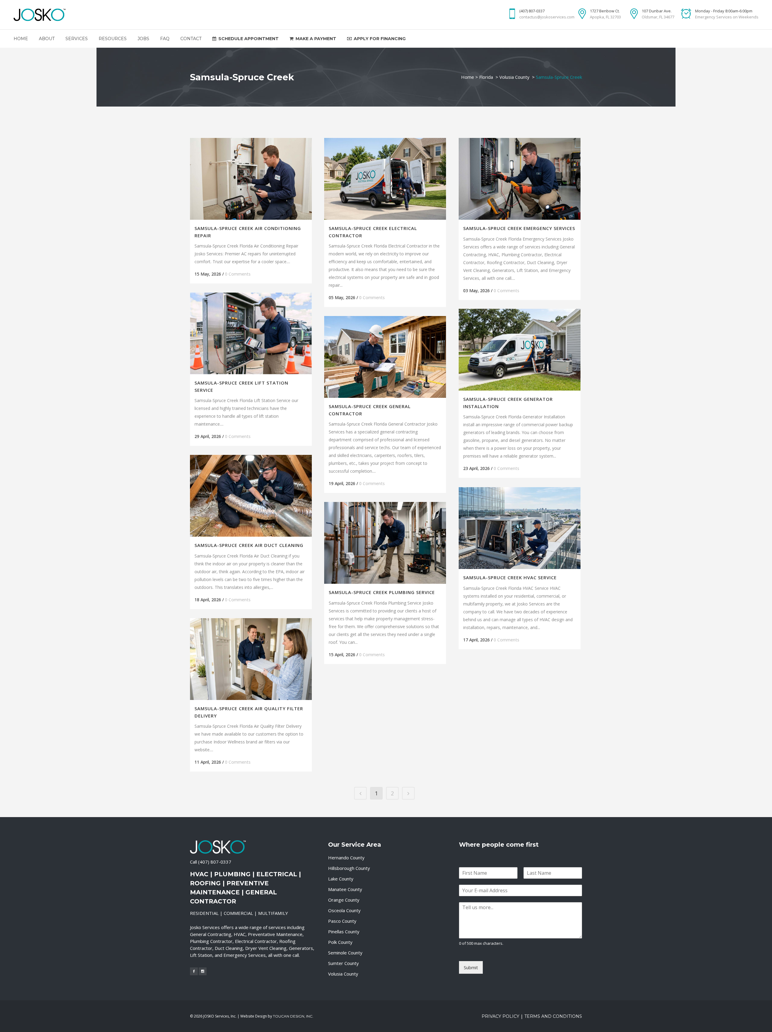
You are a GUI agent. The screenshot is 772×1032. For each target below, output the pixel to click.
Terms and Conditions (553, 1016)
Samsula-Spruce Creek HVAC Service (510, 577)
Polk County (340, 942)
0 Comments (238, 274)
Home (467, 77)
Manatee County (345, 889)
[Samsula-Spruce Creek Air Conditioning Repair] (251, 179)
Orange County (343, 900)
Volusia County (514, 77)
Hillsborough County (349, 868)
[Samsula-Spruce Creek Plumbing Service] (385, 543)
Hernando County (346, 858)
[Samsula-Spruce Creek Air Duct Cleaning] (251, 496)
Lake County (340, 879)
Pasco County (342, 921)
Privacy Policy (500, 1016)
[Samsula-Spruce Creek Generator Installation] (520, 350)
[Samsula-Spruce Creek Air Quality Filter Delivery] (251, 659)
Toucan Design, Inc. (293, 1016)
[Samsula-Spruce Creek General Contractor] (385, 357)
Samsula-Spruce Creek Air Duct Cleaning (249, 545)
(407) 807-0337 (214, 862)
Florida (486, 77)
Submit (471, 967)
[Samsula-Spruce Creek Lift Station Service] (251, 333)
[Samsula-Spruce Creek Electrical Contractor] (385, 179)
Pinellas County (343, 931)
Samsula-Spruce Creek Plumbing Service (382, 592)
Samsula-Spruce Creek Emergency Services (519, 228)
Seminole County (345, 953)
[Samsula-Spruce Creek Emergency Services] (520, 179)
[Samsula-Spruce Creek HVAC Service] (520, 528)
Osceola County (344, 910)
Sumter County (343, 963)
